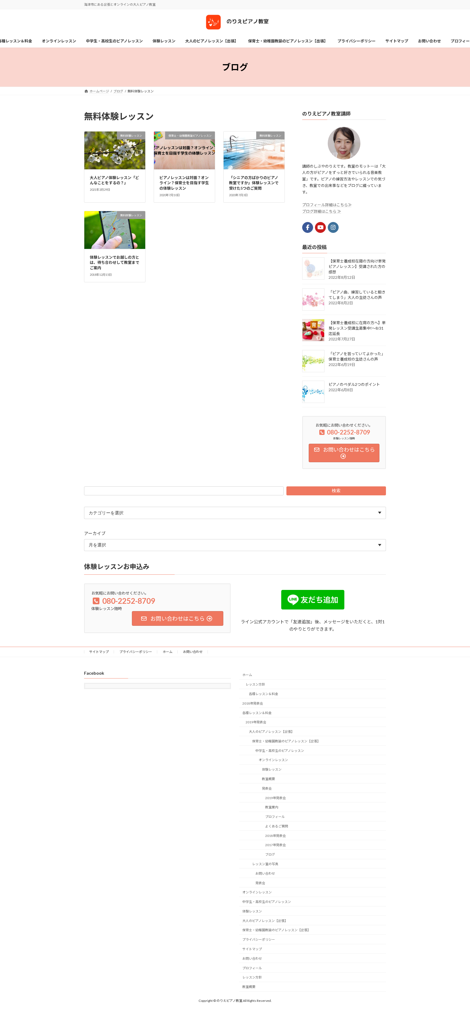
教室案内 (271, 807)
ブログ (270, 855)
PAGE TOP (454, 975)
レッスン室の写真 (265, 864)
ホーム (167, 652)
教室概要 (268, 779)
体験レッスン (272, 770)
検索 (336, 490)
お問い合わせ (193, 652)
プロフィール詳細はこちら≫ (327, 204)
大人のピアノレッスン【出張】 (271, 732)
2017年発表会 (275, 845)
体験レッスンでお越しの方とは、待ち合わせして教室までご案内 (114, 262)
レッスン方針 (255, 685)
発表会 (267, 788)
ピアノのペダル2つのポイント (354, 384)
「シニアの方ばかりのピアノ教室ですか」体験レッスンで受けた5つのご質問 (254, 182)
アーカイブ (95, 533)
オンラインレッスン (273, 760)
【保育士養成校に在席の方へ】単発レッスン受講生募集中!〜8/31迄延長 (357, 328)
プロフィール (275, 817)
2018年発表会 (252, 703)
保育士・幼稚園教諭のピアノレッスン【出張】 (286, 741)
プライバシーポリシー (135, 652)
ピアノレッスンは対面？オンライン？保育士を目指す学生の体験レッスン (184, 182)
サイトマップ (99, 652)
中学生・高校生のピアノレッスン (279, 751)
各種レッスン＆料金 (263, 694)
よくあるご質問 (276, 826)
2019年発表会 (256, 722)
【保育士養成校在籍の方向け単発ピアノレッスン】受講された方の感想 (357, 266)
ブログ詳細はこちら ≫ (321, 211)
